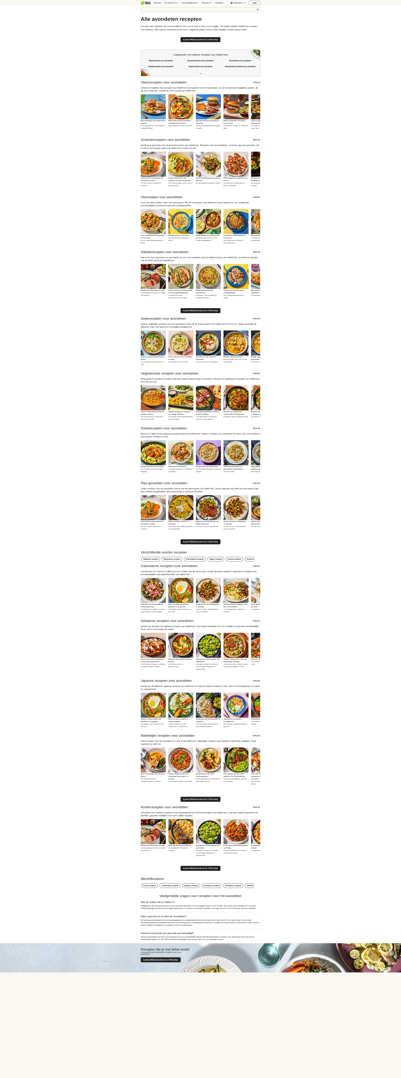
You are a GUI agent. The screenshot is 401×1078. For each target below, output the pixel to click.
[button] (238, 3)
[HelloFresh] (145, 2)
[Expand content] (200, 73)
